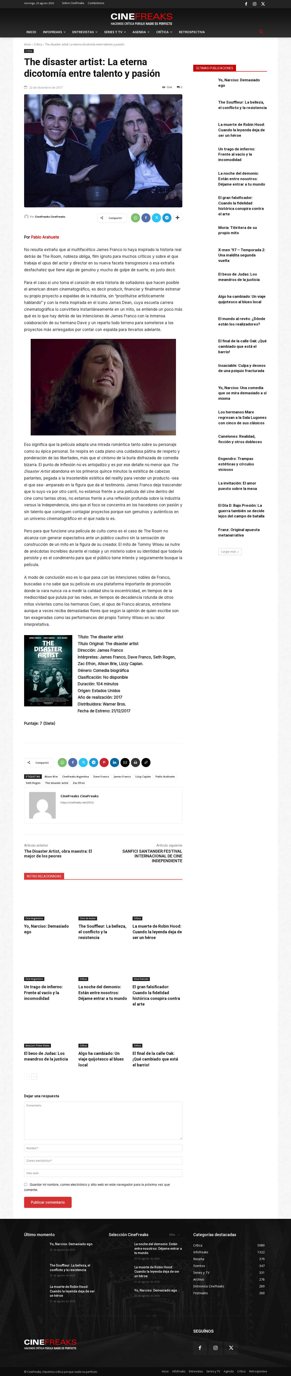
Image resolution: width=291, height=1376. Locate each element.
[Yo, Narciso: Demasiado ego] (49, 903)
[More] (177, 217)
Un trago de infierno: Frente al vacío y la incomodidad (43, 992)
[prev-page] (27, 1077)
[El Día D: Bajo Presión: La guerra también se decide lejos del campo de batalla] (204, 510)
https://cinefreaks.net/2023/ (77, 802)
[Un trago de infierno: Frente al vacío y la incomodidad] (49, 963)
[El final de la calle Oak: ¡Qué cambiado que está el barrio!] (157, 1030)
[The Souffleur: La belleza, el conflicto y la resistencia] (103, 903)
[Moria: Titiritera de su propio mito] (204, 233)
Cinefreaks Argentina (75, 776)
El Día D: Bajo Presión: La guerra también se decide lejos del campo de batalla (241, 511)
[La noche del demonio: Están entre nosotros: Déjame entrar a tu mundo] (103, 963)
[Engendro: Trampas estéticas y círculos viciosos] (204, 464)
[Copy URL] (146, 762)
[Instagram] (254, 4)
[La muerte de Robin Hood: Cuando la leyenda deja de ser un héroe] (157, 903)
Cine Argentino (34, 918)
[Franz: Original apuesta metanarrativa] (204, 535)
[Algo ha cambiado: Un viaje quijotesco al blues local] (103, 1030)
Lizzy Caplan (143, 776)
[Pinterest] (104, 762)
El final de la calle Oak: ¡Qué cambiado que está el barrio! (155, 1059)
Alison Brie (51, 776)
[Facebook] (246, 4)
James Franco (122, 776)
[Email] (125, 762)
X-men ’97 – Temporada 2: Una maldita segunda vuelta (241, 255)
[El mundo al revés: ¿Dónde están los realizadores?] (204, 324)
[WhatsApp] (135, 217)
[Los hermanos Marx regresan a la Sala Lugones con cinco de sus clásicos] (204, 417)
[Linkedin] (114, 762)
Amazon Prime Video (37, 1045)
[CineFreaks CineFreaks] (27, 216)
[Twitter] (263, 4)
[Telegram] (166, 217)
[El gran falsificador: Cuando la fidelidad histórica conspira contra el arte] (157, 963)
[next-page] (34, 1077)
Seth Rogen (33, 783)
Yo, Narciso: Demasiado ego (71, 1244)
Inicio (27, 44)
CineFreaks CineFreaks (50, 216)
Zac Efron (79, 783)
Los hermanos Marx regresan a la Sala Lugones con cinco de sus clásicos (242, 417)
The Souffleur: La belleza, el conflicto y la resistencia (102, 932)
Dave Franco (101, 776)
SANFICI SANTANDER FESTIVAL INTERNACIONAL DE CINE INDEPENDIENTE (152, 856)
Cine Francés (141, 979)
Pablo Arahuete (45, 237)
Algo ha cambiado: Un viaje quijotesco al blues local (101, 1059)
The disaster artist (56, 783)
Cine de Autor (88, 918)
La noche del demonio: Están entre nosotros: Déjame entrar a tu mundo (102, 992)
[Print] (135, 762)
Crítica (38, 44)
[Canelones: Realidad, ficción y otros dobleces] (204, 441)
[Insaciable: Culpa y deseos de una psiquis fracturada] (204, 370)
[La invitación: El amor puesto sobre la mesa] (204, 488)
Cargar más (228, 552)
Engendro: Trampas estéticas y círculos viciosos (236, 464)
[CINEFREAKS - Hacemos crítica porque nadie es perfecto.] (141, 18)
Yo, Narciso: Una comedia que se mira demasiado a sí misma (242, 393)
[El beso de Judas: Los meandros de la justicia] (49, 1030)
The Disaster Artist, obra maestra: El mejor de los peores (58, 853)
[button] (261, 32)
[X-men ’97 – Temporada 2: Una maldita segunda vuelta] (204, 255)
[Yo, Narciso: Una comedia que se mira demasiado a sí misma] (204, 393)
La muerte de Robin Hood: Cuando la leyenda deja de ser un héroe (157, 932)
